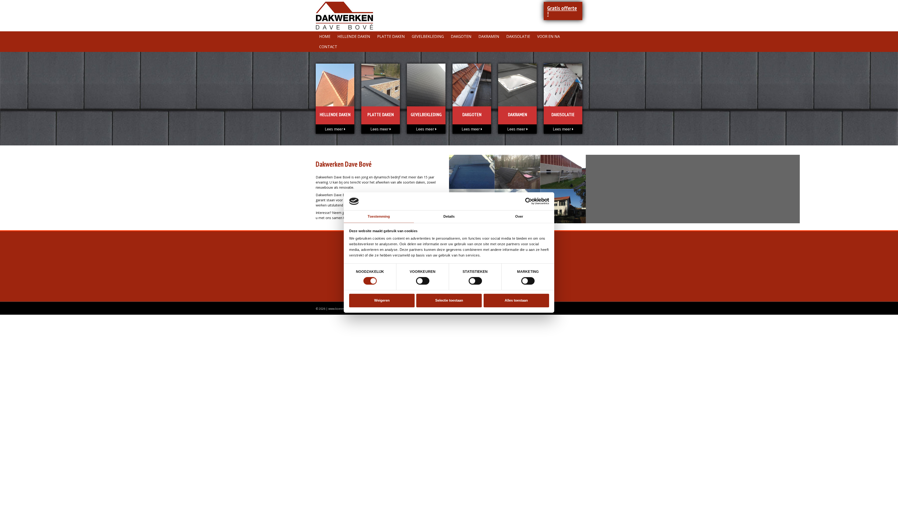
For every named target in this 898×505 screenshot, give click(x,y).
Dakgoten (461, 36)
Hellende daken (353, 36)
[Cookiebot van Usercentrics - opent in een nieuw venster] (528, 201)
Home (324, 36)
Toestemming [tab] (379, 216)
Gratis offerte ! (562, 10)
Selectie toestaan (449, 300)
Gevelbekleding (428, 36)
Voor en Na (548, 36)
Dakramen (488, 36)
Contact (328, 46)
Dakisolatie (518, 36)
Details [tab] (449, 216)
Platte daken (391, 36)
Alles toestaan (516, 300)
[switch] (422, 281)
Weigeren (382, 300)
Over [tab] (519, 216)
